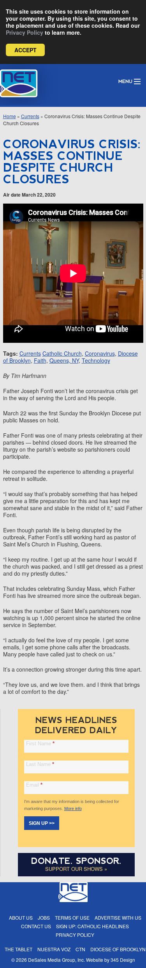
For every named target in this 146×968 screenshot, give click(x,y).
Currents (30, 116)
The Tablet (18, 949)
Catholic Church (62, 353)
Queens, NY (64, 360)
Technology (96, 360)
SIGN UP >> (42, 823)
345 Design (123, 959)
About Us (21, 917)
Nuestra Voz (53, 949)
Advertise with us (118, 917)
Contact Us (36, 926)
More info (73, 808)
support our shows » (76, 868)
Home (9, 116)
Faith (40, 360)
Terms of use (72, 917)
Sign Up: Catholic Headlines (92, 926)
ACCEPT (25, 50)
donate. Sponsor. (76, 861)
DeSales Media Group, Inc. (56, 959)
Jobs (44, 917)
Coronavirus (100, 353)
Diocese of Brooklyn (118, 949)
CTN (80, 949)
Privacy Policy (24, 32)
